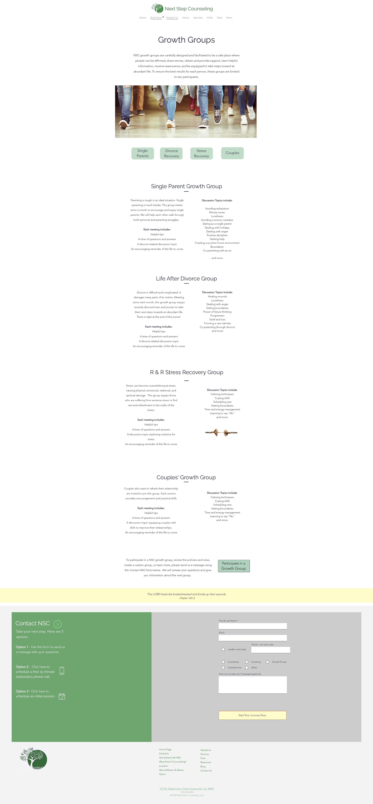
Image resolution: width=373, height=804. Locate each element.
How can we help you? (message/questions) (240, 674)
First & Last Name (227, 621)
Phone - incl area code (262, 644)
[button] (185, 17)
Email (222, 632)
